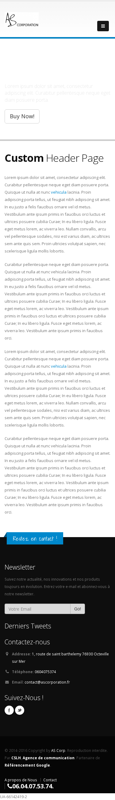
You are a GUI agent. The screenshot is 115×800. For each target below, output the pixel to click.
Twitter (19, 710)
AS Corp (58, 750)
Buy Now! (22, 116)
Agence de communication (49, 757)
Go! (77, 609)
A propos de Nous (21, 779)
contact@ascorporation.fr (47, 682)
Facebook (9, 710)
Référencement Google (27, 765)
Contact (50, 779)
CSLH (16, 757)
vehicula (59, 192)
